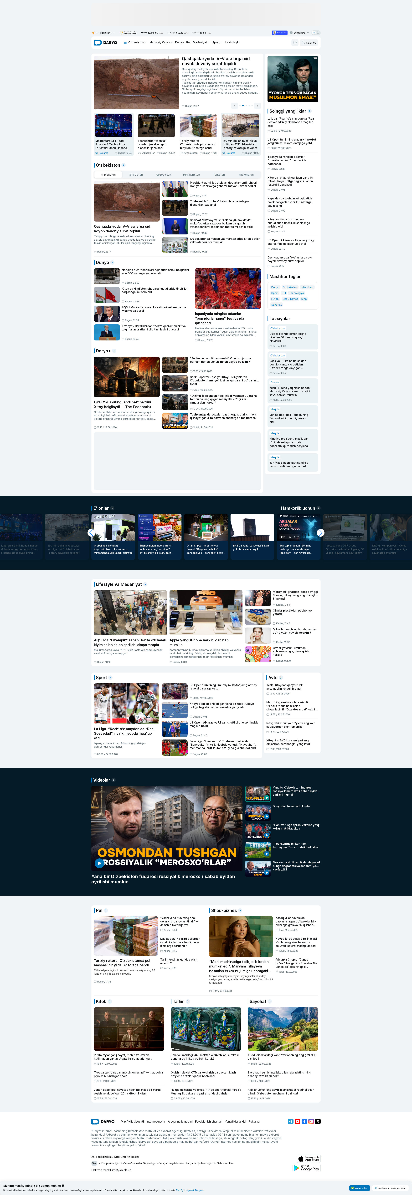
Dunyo (179, 42)
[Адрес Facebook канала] (304, 1121)
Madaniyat (200, 42)
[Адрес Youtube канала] (297, 1121)
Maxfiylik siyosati (132, 1121)
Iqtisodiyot (307, 287)
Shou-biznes (290, 298)
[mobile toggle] (125, 42)
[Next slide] (257, 106)
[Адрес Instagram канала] (311, 1121)
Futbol (275, 298)
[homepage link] (105, 43)
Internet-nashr (155, 1121)
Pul (188, 42)
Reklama (254, 1121)
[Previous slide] (234, 106)
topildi (211, 79)
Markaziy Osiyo (159, 42)
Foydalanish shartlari (208, 1121)
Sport (216, 42)
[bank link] (128, 33)
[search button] (295, 42)
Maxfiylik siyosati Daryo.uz (190, 1190)
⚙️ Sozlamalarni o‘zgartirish (390, 1188)
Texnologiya (296, 293)
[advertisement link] (280, 32)
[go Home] (102, 1121)
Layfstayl (231, 42)
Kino (304, 298)
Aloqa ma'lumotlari (180, 1121)
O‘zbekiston (136, 42)
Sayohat (276, 304)
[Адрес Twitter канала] (318, 1121)
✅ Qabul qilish (359, 1188)
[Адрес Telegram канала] (291, 1121)
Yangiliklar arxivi (235, 1121)
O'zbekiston (290, 287)
